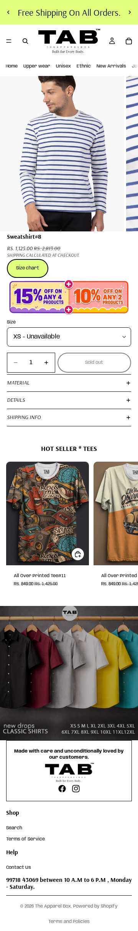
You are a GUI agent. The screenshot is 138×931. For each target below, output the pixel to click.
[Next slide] (129, 12)
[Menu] (9, 41)
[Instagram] (75, 788)
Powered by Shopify (95, 906)
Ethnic (84, 66)
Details (16, 399)
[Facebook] (62, 788)
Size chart (27, 268)
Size (11, 322)
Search (14, 827)
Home (12, 66)
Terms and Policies (69, 921)
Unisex (63, 66)
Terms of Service (25, 839)
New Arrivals (111, 66)
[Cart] (128, 41)
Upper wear (36, 66)
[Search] (25, 41)
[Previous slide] (8, 12)
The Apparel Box (53, 906)
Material (18, 382)
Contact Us (18, 867)
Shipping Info (24, 417)
